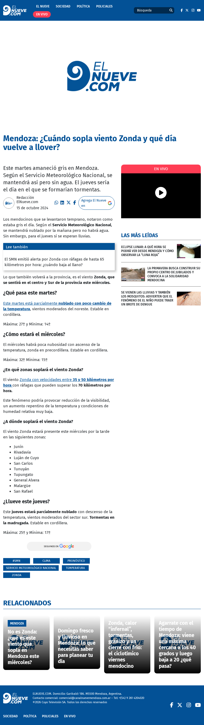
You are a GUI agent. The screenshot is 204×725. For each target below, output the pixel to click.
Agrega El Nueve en (93, 203)
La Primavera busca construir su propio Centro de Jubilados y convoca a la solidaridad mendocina (173, 274)
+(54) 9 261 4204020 (131, 698)
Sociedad (63, 6)
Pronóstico (76, 561)
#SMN (16, 561)
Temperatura (75, 568)
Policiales (104, 6)
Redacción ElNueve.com (27, 199)
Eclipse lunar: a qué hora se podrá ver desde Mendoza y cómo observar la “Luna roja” (147, 251)
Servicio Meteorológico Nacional (31, 568)
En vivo (42, 14)
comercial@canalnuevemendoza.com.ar (84, 698)
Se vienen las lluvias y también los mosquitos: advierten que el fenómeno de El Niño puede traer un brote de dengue (147, 298)
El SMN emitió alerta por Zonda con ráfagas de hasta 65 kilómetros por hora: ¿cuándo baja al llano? (54, 262)
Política (83, 6)
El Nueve (42, 6)
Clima (46, 561)
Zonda (16, 575)
